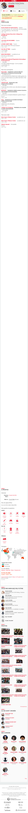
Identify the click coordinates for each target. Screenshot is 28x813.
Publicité (21, 792)
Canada (7, 574)
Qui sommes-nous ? (5, 792)
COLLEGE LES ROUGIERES (8, 40)
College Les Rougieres (16, 577)
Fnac (2, 99)
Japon (10, 574)
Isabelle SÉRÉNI (13, 752)
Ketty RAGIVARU (22, 752)
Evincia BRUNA (22, 741)
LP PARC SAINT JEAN (6, 44)
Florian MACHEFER (5, 753)
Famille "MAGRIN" (9, 620)
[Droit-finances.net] (20, 805)
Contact (24, 792)
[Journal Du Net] (7, 805)
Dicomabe (4, 71)
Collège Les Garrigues (7, 107)
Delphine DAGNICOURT (10, 722)
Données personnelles (21, 793)
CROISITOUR (4, 82)
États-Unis (8, 570)
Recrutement (13, 793)
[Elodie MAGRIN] (4, 5)
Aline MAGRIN (8, 595)
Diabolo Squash (5, 124)
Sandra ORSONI (17, 665)
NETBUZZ (4, 90)
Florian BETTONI (9, 713)
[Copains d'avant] (7, 807)
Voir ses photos (23, 706)
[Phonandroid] (20, 810)
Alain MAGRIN (8, 607)
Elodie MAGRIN (4, 577)
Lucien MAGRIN (8, 600)
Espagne (3, 570)
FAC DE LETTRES (5, 49)
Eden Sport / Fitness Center (8, 117)
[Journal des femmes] (7, 802)
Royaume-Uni (17, 570)
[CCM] (20, 802)
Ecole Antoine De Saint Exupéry (9, 27)
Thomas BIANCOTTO (5, 774)
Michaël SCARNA (5, 762)
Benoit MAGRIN (8, 604)
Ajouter (11, 6)
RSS (10, 793)
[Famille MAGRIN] (3, 620)
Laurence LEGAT (9, 726)
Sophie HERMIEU (22, 762)
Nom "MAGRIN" (8, 616)
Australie (3, 574)
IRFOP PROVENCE (5, 54)
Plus (26, 778)
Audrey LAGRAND (5, 742)
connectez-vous (12, 16)
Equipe (11, 792)
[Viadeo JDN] (20, 807)
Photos (14, 11)
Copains (23, 11)
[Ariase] (7, 810)
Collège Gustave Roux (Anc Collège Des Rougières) (7, 636)
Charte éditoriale (16, 792)
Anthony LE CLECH (9, 717)
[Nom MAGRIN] (3, 616)
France (12, 570)
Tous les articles (6, 793)
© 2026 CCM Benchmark (14, 796)
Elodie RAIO (14, 741)
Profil (6, 11)
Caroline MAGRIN (9, 611)
